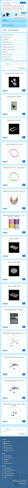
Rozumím (23, 2)
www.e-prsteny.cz (7, 471)
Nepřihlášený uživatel (20, 17)
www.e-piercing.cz (8, 468)
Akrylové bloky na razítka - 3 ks (14, 73)
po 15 (22, 68)
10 (6, 66)
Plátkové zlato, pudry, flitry (9, 49)
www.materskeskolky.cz (9, 475)
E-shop (4, 30)
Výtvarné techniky (9, 449)
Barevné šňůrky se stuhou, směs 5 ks (14, 191)
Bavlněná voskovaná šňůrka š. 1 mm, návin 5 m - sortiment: (14, 216)
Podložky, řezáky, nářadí (8, 47)
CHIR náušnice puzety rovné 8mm (14, 380)
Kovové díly (5, 39)
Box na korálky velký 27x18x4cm (14, 309)
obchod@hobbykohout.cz (20, 481)
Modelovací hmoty (7, 37)
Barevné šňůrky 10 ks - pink (14, 144)
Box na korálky (14, 238)
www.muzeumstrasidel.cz (9, 473)
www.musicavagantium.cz (9, 470)
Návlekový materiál (7, 42)
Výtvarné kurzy (8, 447)
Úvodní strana (8, 441)
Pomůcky (5, 52)
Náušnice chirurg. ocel (8, 44)
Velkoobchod (6, 459)
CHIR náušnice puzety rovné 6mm (14, 357)
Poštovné (6, 461)
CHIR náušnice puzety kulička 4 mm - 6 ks (14, 333)
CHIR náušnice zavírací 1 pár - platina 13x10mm (14, 404)
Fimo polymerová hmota (8, 34)
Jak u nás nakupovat (8, 457)
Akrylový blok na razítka (14, 96)
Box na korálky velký (14, 286)
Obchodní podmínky (8, 463)
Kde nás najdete (8, 445)
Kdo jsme (7, 443)
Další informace (16, 2)
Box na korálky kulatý (14, 262)
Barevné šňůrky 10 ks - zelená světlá (14, 167)
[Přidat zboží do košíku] (23, 90)
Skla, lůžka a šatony (7, 54)
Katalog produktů (7, 455)
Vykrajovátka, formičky (8, 59)
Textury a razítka (6, 57)
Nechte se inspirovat (9, 450)
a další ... (6, 477)
